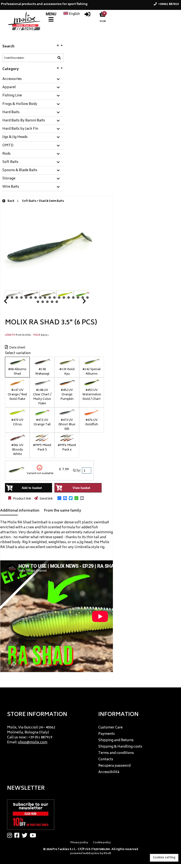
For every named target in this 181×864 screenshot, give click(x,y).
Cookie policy (102, 842)
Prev (11, 302)
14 (68, 297)
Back (10, 201)
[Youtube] (34, 835)
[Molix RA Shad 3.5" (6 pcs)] (47, 288)
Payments (106, 734)
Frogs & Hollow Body (19, 104)
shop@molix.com (32, 742)
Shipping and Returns (116, 740)
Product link (21, 498)
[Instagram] (10, 835)
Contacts (105, 759)
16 (78, 297)
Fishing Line (12, 96)
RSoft (107, 853)
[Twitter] (26, 835)
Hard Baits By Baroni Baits (23, 121)
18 (87, 297)
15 (73, 297)
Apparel (9, 87)
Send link (46, 498)
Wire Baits (10, 187)
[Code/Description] (59, 58)
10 (50, 297)
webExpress (91, 853)
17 (83, 297)
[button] (59, 498)
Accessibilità (108, 772)
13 (64, 297)
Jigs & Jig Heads (15, 137)
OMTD (7, 146)
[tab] (33, 79)
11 (54, 297)
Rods (6, 154)
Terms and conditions (116, 753)
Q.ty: (77, 471)
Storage (8, 179)
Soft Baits (10, 162)
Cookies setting (164, 857)
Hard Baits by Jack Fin (20, 129)
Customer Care (110, 728)
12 (59, 297)
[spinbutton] (86, 470)
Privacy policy (79, 842)
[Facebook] (18, 835)
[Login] (87, 15)
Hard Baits (11, 112)
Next (78, 302)
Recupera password (114, 766)
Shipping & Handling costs (120, 747)
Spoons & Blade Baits (19, 170)
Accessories (12, 79)
